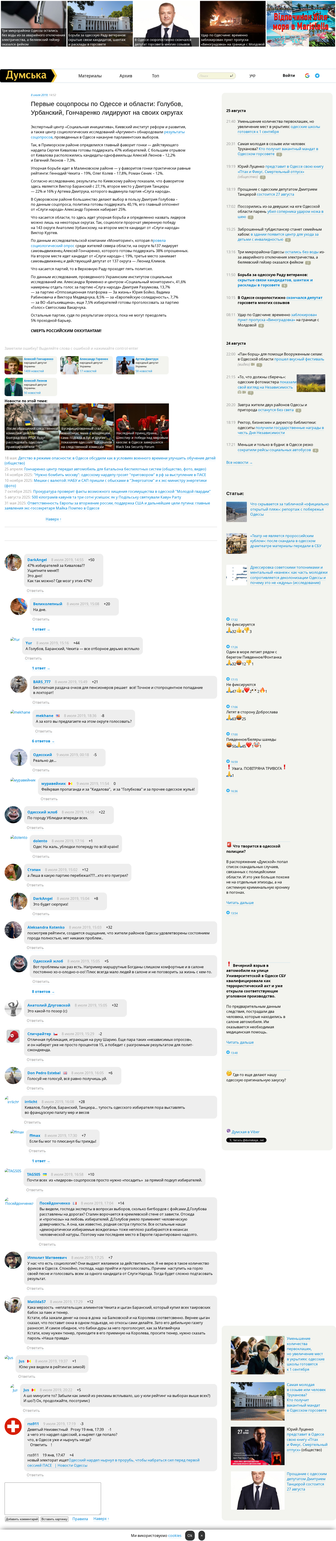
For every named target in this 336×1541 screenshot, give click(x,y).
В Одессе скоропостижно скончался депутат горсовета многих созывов (163, 41)
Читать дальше (240, 902)
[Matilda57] (13, 1311)
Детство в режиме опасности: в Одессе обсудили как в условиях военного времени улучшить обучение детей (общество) (110, 461)
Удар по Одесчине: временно (264, 314)
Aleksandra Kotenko (46, 927)
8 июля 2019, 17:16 (68, 840)
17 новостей (88, 371)
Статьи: (235, 493)
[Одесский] (18, 764)
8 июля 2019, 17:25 (87, 1257)
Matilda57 (36, 1301)
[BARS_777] (18, 691)
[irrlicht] (12, 1101)
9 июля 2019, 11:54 (93, 783)
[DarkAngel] (13, 569)
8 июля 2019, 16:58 (67, 1174)
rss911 (33, 1423)
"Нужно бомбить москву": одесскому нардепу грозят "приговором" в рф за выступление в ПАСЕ (120, 474)
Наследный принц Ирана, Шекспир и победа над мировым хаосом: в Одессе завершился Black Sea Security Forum (142, 440)
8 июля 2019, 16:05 (87, 1072)
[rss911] (13, 1433)
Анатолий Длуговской (48, 1005)
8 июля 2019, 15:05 (83, 961)
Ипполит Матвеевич (47, 1257)
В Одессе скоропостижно (262, 297)
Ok (189, 1535)
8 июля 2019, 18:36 (80, 715)
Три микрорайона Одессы (261, 251)
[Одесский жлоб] (13, 821)
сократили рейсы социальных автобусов (274, 449)
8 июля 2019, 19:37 (51, 1361)
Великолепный (47, 603)
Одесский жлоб (42, 812)
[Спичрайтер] (13, 1043)
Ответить (35, 590)
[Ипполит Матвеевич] (13, 1267)
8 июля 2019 (39, 95)
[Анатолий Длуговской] (13, 1015)
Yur (29, 642)
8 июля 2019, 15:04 (73, 898)
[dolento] (18, 837)
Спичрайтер (39, 1033)
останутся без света (276, 409)
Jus (21, 1361)
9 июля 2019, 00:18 (72, 754)
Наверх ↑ (53, 519)
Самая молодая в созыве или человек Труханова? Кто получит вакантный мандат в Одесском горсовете (307, 1397)
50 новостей (32, 393)
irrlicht (31, 1101)
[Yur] (15, 639)
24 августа (236, 343)
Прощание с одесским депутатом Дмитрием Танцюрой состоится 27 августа (307, 1481)
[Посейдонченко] (19, 1203)
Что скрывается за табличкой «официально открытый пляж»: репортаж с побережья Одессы (289, 509)
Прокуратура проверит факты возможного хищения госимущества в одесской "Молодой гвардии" (122, 491)
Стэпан (34, 869)
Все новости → (239, 462)
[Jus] (9, 1357)
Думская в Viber (246, 1131)
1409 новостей (34, 371)
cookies (174, 1535)
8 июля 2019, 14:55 (67, 559)
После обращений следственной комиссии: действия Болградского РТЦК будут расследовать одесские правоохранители (32, 437)
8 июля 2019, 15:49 (71, 681)
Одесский (42, 754)
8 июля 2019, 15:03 (85, 927)
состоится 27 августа (275, 194)
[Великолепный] (18, 613)
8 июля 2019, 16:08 (58, 1101)
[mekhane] (20, 712)
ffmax (34, 1135)
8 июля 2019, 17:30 (61, 1135)
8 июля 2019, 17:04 (97, 1203)
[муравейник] (23, 780)
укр (253, 75)
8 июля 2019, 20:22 (56, 1389)
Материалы (90, 76)
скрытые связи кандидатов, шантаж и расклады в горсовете (275, 282)
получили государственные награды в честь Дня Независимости (281, 430)
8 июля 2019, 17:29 (66, 1301)
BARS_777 (42, 681)
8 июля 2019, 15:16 (52, 642)
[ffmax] (17, 1132)
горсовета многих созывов (264, 302)
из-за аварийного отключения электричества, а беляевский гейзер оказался (281, 257)
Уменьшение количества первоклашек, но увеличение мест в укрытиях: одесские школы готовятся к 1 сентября (306, 1354)
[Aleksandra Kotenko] (13, 937)
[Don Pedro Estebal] (13, 1082)
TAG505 (33, 1174)
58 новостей (144, 371)
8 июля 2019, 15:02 (61, 869)
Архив (126, 76)
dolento (40, 840)
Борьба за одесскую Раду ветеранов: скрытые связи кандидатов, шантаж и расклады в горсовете (97, 39)
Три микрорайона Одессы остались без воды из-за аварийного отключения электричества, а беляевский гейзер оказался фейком (33, 37)
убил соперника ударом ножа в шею (280, 214)
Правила (80, 1518)
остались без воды (302, 251)
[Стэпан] (13, 879)
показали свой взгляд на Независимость (267, 384)
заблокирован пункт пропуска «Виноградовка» (277, 317)
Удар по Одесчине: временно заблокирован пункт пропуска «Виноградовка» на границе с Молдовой (233, 39)
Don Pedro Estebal (44, 1072)
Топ (155, 76)
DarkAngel (37, 559)
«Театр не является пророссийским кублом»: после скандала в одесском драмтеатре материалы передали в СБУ (285, 541)
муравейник (53, 783)
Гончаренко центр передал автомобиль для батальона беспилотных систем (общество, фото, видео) (115, 469)
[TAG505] (13, 1170)
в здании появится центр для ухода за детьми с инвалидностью (278, 237)
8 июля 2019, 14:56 (78, 812)
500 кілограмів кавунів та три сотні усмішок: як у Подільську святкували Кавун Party (106, 497)
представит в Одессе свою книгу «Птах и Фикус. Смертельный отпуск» (280, 169)
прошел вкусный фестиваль (299, 359)
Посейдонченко (55, 1203)
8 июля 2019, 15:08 (83, 603)
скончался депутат (304, 297)
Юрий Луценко (251, 166)
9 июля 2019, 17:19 (59, 1423)
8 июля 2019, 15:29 (78, 1033)
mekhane (44, 715)
